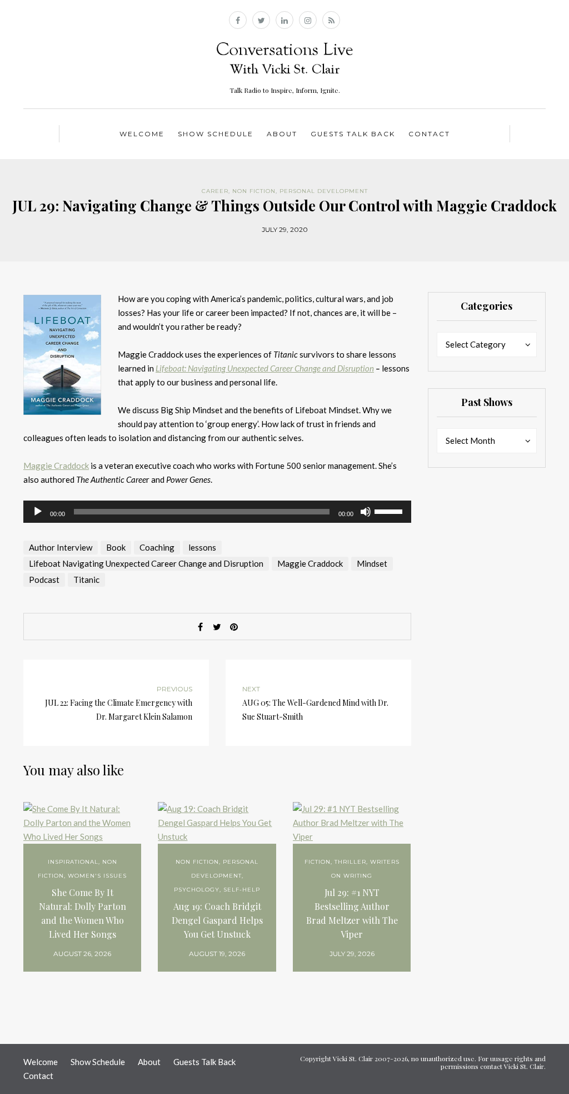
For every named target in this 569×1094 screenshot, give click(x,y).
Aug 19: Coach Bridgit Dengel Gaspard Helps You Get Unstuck (217, 920)
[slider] (390, 511)
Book (116, 547)
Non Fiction (254, 191)
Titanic (86, 580)
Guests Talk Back (353, 134)
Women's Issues (97, 875)
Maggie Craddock (56, 466)
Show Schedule (215, 134)
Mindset (372, 563)
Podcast (44, 580)
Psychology (196, 889)
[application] (217, 512)
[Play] (37, 511)
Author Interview (60, 547)
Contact (429, 134)
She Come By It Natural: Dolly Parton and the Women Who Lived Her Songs (82, 913)
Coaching (156, 547)
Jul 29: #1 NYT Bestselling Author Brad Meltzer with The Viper (352, 913)
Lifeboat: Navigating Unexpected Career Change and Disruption (265, 368)
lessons (202, 547)
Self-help (241, 889)
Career (215, 191)
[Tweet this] (217, 626)
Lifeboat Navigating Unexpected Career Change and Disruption (146, 563)
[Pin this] (233, 626)
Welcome (141, 134)
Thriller (350, 861)
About (282, 134)
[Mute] (365, 511)
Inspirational (73, 861)
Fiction (318, 861)
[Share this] (200, 626)
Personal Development (323, 191)
